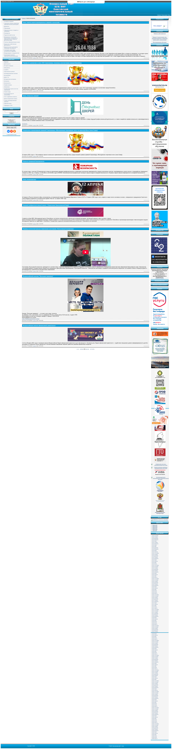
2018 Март (154, 617)
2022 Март (154, 676)
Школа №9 (154, 529)
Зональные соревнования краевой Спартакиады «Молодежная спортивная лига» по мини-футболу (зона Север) (60, 130)
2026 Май (154, 734)
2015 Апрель (155, 574)
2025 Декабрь (155, 727)
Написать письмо (160, 278)
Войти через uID (11, 127)
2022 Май (154, 679)
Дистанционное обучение (159, 42)
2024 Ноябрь (155, 710)
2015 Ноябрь (155, 581)
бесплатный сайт (117, 745)
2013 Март (154, 550)
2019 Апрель (155, 635)
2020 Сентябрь (155, 655)
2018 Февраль (155, 616)
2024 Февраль (155, 698)
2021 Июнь (154, 667)
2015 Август (154, 577)
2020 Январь (155, 645)
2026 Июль (154, 737)
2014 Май (154, 562)
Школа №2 (154, 526)
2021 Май (154, 666)
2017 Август (154, 608)
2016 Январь (155, 584)
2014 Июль (154, 563)
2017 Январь (155, 600)
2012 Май (154, 546)
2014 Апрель (155, 561)
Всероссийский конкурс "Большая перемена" (38, 276)
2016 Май (154, 589)
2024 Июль (154, 705)
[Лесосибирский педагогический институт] (160, 335)
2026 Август (154, 738)
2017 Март (154, 602)
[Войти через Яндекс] (11, 131)
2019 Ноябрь (155, 643)
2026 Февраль (155, 730)
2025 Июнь (154, 719)
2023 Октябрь (155, 692)
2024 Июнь (154, 703)
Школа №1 (154, 525)
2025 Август (154, 722)
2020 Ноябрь (155, 657)
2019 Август (154, 639)
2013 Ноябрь (155, 554)
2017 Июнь (154, 606)
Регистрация (164, 15)
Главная (159, 15)
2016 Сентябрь (155, 594)
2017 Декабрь (155, 613)
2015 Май (154, 576)
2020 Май (154, 651)
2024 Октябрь (155, 709)
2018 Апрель (155, 619)
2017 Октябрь (155, 610)
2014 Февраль (155, 558)
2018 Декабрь (155, 629)
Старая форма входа (11, 134)
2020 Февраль (155, 647)
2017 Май (154, 605)
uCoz (123, 745)
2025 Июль (154, 721)
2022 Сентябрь (155, 680)
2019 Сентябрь (155, 640)
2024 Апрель (155, 701)
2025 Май (154, 718)
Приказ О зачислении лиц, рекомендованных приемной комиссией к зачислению (159, 38)
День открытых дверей (30, 96)
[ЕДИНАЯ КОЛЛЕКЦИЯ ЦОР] (160, 378)
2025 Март (154, 715)
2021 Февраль (155, 662)
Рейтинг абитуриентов (160, 33)
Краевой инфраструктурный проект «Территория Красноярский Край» (46, 205)
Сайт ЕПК (154, 530)
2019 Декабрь (155, 644)
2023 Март (154, 688)
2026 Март (154, 731)
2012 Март (154, 545)
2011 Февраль (155, 539)
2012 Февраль (155, 543)
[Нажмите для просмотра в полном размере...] (85, 51)
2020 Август (154, 653)
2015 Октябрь (155, 580)
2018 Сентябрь (155, 625)
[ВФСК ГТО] (160, 455)
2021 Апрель (155, 664)
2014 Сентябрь (155, 565)
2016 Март (154, 586)
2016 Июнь (154, 590)
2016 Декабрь (155, 598)
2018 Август (154, 624)
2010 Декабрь (155, 538)
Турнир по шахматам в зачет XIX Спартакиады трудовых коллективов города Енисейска (52, 63)
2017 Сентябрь (155, 609)
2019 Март (154, 633)
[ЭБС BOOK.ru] (160, 389)
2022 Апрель (155, 678)
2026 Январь (155, 729)
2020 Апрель (155, 649)
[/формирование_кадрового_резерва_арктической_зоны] (160, 367)
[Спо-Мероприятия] (159, 263)
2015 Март (154, 573)
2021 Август (154, 668)
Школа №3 (154, 527)
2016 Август (154, 593)
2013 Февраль (155, 549)
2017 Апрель (155, 604)
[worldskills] (160, 385)
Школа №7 (154, 528)
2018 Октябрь (155, 627)
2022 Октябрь (155, 682)
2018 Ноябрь (155, 628)
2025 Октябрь (155, 725)
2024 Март (154, 699)
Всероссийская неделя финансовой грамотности (39, 325)
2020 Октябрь (155, 656)
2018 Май (154, 620)
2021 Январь (155, 660)
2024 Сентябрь (155, 707)
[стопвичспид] (160, 430)
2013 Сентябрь (155, 553)
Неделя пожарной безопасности (33, 161)
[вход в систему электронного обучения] (160, 354)
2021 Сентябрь (155, 670)
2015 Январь (155, 570)
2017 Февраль (155, 601)
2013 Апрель (155, 551)
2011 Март (154, 541)
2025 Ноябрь (155, 726)
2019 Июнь (154, 637)
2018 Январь (155, 614)
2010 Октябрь (155, 535)
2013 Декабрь (155, 555)
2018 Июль (154, 623)
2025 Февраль (155, 714)
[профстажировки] (160, 393)
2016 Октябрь (155, 596)
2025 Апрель (155, 717)
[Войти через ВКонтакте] (8, 131)
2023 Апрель (155, 690)
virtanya (34, 57)
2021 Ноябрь (155, 672)
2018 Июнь (154, 621)
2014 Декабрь (155, 569)
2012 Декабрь (155, 547)
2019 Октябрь (155, 641)
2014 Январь (155, 557)
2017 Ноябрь (155, 612)
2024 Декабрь (155, 711)
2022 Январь (155, 675)
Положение (24, 123)
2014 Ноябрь (155, 567)
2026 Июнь (154, 735)
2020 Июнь (154, 652)
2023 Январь (155, 686)
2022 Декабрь (155, 684)
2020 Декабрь (155, 659)
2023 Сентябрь (155, 691)
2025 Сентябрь (155, 723)
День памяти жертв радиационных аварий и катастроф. (41, 22)
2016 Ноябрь (155, 597)
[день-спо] (159, 253)
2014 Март (154, 559)
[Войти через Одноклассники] (14, 131)
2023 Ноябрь (155, 694)
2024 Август (154, 706)
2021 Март (154, 663)
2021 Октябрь (155, 671)
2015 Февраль (155, 571)
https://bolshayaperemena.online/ (30, 319)
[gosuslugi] (160, 326)
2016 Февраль (155, 585)
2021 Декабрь (155, 674)
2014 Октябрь (155, 566)
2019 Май (154, 636)
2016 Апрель (155, 588)
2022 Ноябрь (155, 683)
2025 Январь (155, 713)
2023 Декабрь (155, 695)
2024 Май (154, 702)
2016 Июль (154, 592)
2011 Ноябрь (155, 542)
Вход (169, 15)
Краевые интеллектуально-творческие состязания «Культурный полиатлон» (48, 229)
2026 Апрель (155, 733)
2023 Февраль (155, 687)
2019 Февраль (155, 632)
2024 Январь (155, 696)
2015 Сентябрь (155, 578)
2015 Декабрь (155, 582)
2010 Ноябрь (155, 537)
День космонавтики (29, 179)
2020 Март (154, 648)
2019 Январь (155, 631)
